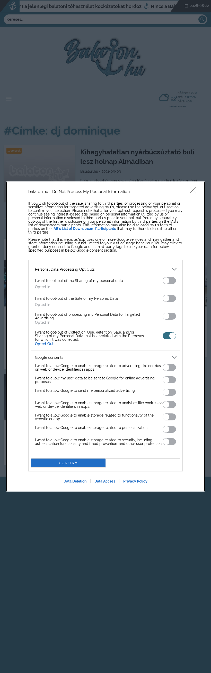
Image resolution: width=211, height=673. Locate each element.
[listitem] (105, 269)
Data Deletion (75, 481)
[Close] (194, 192)
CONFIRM (68, 463)
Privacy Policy (135, 481)
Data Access (104, 481)
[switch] (169, 280)
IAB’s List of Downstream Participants (84, 229)
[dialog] (105, 336)
